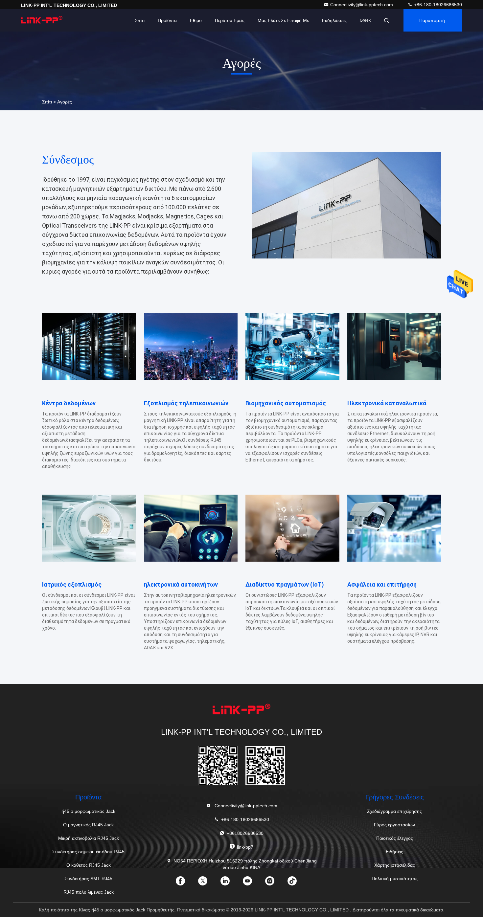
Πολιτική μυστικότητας (395, 878)
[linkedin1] (230, 883)
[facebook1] (185, 883)
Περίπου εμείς (229, 20)
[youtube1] (252, 883)
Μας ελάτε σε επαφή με (283, 20)
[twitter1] (207, 883)
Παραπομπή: (432, 20)
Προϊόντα (167, 20)
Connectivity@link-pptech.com (362, 4)
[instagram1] (275, 883)
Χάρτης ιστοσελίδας (394, 865)
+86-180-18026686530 (437, 4)
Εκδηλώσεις (334, 20)
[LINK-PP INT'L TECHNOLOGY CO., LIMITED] (41, 20)
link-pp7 (245, 847)
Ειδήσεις (394, 851)
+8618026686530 (245, 833)
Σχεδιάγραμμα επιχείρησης (394, 811)
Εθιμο (196, 20)
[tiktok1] (297, 883)
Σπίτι (140, 20)
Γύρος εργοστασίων (394, 824)
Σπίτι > (49, 101)
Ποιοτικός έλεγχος (394, 838)
